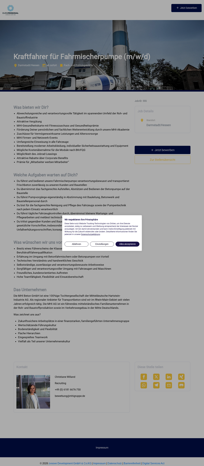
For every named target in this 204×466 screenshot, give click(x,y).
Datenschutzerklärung (90, 234)
